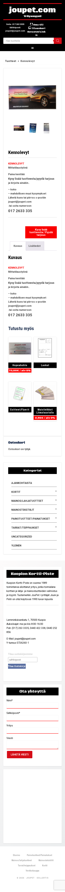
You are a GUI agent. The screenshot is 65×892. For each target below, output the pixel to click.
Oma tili (38, 25)
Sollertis (42, 878)
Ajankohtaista (21, 483)
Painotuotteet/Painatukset (30, 518)
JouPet (30, 878)
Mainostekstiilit (22, 509)
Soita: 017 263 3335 (15, 24)
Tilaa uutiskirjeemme (20, 654)
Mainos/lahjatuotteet (27, 500)
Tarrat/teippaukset (25, 527)
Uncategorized (21, 536)
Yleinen (16, 545)
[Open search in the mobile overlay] (32, 41)
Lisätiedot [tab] (35, 245)
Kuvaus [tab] (18, 245)
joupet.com (32, 10)
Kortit (16, 491)
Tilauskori (38, 28)
